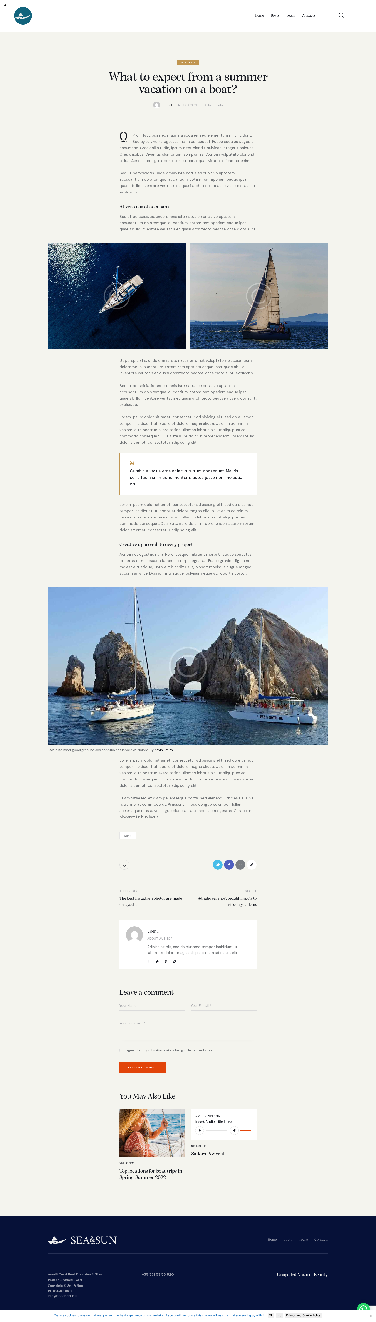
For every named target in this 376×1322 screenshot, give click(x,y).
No (279, 1315)
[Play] (199, 1130)
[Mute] (234, 1130)
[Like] (124, 865)
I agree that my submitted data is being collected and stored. (170, 1050)
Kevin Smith (164, 750)
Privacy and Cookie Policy (303, 1315)
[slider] (246, 1130)
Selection (188, 63)
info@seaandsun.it (62, 1296)
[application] (224, 1130)
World (128, 836)
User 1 (153, 931)
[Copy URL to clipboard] (252, 865)
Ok (271, 1315)
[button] (363, 1309)
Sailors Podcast (208, 1154)
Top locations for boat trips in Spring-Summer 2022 (150, 1174)
